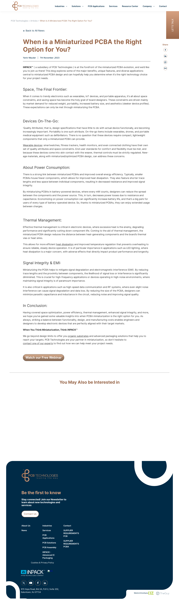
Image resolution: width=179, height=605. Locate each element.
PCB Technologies (19, 21)
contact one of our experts (38, 343)
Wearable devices (32, 145)
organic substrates (78, 336)
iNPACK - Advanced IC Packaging (48, 555)
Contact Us (30, 513)
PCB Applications (96, 6)
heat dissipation (65, 244)
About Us (25, 525)
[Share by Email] (165, 68)
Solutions (76, 6)
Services (113, 6)
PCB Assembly (49, 547)
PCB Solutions (49, 542)
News (24, 530)
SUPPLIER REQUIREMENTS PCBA (71, 544)
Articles (34, 21)
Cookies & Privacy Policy (42, 562)
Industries (59, 6)
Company (147, 6)
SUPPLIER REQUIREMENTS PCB (71, 533)
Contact (163, 6)
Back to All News (34, 30)
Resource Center (130, 6)
